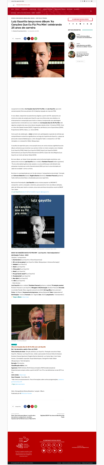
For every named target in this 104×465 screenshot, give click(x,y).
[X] (88, 1)
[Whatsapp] (83, 24)
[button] (91, 11)
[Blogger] (87, 24)
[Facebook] (81, 1)
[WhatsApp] (90, 1)
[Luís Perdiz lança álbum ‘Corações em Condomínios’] (71, 36)
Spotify (25, 192)
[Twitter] (54, 445)
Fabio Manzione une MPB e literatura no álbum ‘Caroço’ (84, 46)
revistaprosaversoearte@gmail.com (80, 447)
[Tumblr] (86, 1)
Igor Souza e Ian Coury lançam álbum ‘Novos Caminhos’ (83, 55)
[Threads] (92, 1)
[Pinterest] (32, 38)
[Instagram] (83, 1)
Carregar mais (80, 61)
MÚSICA (13, 18)
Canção (78, 34)
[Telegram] (84, 1)
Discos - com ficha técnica (39, 18)
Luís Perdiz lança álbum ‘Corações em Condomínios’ (84, 37)
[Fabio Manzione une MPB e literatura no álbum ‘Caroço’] (71, 45)
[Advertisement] (37, 94)
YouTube (30, 192)
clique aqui (25, 297)
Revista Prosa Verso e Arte (20, 31)
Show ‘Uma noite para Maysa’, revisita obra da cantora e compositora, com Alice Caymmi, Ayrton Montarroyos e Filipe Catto (23, 417)
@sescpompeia (20, 384)
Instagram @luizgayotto (41, 192)
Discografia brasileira (23, 18)
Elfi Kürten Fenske (26, 393)
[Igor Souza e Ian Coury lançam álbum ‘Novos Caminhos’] (71, 54)
